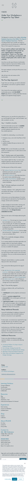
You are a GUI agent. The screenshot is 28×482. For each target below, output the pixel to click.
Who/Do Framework (9, 175)
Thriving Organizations (8, 374)
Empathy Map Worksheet (10, 178)
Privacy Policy (4, 426)
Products (3, 416)
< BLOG (4, 12)
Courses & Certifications (6, 408)
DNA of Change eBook (20, 277)
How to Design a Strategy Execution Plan (12, 348)
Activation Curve (6, 220)
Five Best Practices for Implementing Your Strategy (13, 349)
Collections (3, 417)
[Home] (14, 5)
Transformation (4, 387)
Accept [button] (14, 479)
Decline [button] (20, 479)
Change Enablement (5, 385)
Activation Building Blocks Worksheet (11, 230)
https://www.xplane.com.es (7, 446)
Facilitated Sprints (4, 410)
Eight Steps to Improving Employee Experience (13, 351)
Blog (2, 396)
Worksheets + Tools (5, 399)
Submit (23, 459)
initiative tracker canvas (9, 279)
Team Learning (4, 407)
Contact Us (3, 424)
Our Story (3, 423)
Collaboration (4, 390)
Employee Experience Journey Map (12, 170)
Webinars (3, 398)
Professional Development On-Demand (9, 401)
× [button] (25, 463)
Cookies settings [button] (8, 479)
